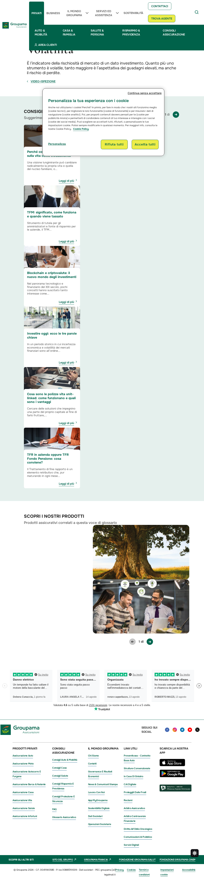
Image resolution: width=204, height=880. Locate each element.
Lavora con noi (96, 792)
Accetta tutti (145, 144)
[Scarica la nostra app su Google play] (172, 776)
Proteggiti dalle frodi (135, 792)
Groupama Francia (96, 859)
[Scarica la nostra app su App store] (172, 767)
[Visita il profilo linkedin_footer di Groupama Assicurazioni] (182, 730)
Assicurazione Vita (22, 800)
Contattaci (159, 6)
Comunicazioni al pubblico (138, 837)
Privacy (119, 869)
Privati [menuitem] (36, 13)
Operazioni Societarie (99, 824)
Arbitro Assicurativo (134, 808)
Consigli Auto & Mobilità (64, 759)
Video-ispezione (43, 81)
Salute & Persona (97, 32)
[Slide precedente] (132, 641)
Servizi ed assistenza (103, 13)
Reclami (128, 800)
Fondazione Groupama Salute (138, 859)
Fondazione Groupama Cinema (179, 859)
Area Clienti (47, 45)
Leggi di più (66, 181)
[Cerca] (197, 12)
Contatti (92, 763)
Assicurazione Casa (23, 792)
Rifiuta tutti (114, 144)
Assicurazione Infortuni (25, 816)
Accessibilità (188, 869)
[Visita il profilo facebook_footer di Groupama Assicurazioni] (167, 730)
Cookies (131, 869)
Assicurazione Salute (24, 808)
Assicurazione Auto (23, 755)
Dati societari (95, 816)
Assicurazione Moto (23, 763)
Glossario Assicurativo (64, 817)
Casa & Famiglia (69, 32)
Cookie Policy (81, 129)
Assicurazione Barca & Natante (29, 784)
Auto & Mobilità (41, 32)
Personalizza (57, 144)
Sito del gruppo (62, 859)
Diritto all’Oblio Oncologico (138, 829)
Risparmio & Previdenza (131, 32)
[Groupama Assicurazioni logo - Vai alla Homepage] (14, 25)
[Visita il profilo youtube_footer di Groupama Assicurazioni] (190, 730)
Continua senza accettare (145, 93)
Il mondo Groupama (74, 13)
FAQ (54, 809)
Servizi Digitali (131, 845)
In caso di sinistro (133, 776)
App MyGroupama (98, 800)
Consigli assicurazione (174, 32)
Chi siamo (93, 755)
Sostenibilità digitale (99, 808)
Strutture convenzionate (137, 768)
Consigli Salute (60, 775)
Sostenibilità (133, 13)
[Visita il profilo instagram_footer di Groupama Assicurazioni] (175, 730)
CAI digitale (130, 784)
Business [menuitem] (53, 13)
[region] (103, 122)
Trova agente (161, 18)
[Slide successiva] (176, 114)
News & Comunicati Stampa (103, 784)
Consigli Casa (59, 767)
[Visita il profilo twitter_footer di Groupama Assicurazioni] (197, 730)
